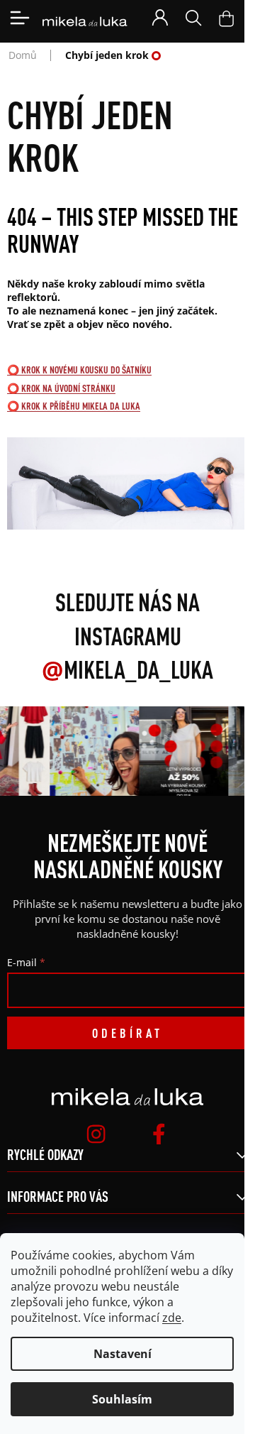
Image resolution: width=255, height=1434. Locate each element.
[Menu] (20, 18)
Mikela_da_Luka (127, 669)
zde (171, 1317)
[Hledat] (193, 18)
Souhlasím (122, 1399)
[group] (92, 751)
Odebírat (127, 1033)
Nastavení (123, 1354)
